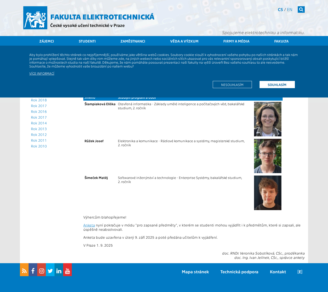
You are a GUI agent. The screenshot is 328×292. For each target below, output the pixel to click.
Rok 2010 (39, 146)
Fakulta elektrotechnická (102, 16)
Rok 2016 (39, 111)
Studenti (87, 41)
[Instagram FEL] (41, 269)
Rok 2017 (39, 105)
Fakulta (281, 41)
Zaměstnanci (133, 41)
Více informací (41, 73)
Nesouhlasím (232, 84)
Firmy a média (236, 41)
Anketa (89, 225)
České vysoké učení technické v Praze (87, 25)
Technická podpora (239, 271)
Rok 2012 (39, 134)
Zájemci (46, 41)
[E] (300, 271)
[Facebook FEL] (33, 269)
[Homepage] (35, 17)
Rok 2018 (39, 100)
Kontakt (278, 271)
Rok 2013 (39, 129)
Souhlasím (277, 84)
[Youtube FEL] (67, 269)
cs (280, 9)
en (289, 9)
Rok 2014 (39, 123)
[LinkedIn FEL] (59, 269)
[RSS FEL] (24, 269)
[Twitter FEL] (50, 269)
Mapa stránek (195, 271)
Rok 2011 (39, 140)
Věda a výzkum (184, 41)
